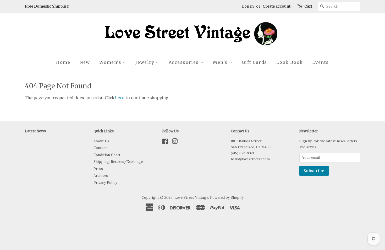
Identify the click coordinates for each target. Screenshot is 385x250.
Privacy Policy (105, 182)
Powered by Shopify (227, 197)
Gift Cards (254, 62)
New (85, 62)
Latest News (35, 131)
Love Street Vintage (191, 197)
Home (63, 62)
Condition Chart (107, 154)
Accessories (184, 62)
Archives (101, 175)
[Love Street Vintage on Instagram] (175, 142)
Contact (100, 147)
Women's (111, 62)
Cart (308, 6)
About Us (101, 141)
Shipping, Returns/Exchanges (119, 161)
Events (320, 62)
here (119, 97)
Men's (221, 62)
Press (98, 168)
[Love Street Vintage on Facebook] (165, 142)
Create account (276, 6)
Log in (248, 6)
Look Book (289, 62)
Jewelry (145, 62)
